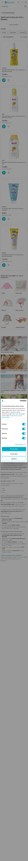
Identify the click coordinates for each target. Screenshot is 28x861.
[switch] (24, 429)
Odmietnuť (14, 458)
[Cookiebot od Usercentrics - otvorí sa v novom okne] (20, 401)
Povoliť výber (14, 454)
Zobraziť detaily (19, 444)
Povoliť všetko (14, 449)
